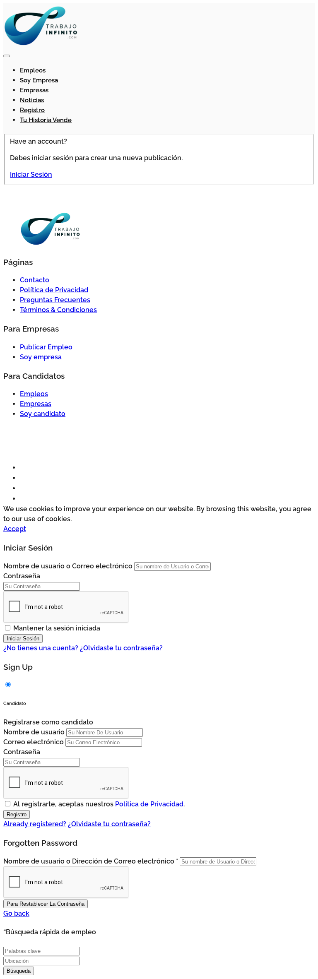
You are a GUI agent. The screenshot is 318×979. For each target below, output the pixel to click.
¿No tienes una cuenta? (40, 648)
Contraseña (21, 576)
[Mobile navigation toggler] (6, 56)
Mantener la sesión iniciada (56, 628)
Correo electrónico (33, 742)
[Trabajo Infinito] (40, 44)
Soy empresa (39, 80)
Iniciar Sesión (31, 174)
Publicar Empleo (46, 347)
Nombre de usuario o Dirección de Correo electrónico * (90, 861)
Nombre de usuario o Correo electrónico (67, 566)
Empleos (33, 70)
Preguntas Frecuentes (55, 300)
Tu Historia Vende (46, 120)
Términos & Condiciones (58, 310)
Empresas (34, 90)
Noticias (32, 100)
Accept (14, 529)
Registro (32, 110)
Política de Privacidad (54, 290)
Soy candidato (42, 414)
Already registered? (34, 824)
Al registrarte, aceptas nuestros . (99, 804)
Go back (16, 913)
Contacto (34, 280)
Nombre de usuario (34, 732)
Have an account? (38, 141)
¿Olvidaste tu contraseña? (121, 648)
